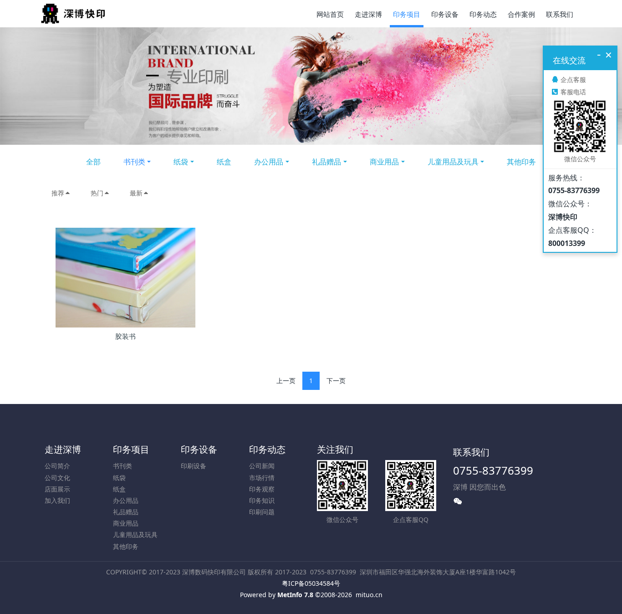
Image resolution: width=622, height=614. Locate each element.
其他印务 (521, 162)
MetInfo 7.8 (295, 594)
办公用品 (268, 162)
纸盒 (224, 162)
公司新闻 (262, 465)
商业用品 (384, 162)
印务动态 (267, 449)
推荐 (57, 193)
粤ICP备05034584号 (311, 583)
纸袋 (180, 162)
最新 (136, 193)
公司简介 (57, 465)
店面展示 (57, 489)
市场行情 (262, 477)
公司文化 (57, 477)
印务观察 (262, 489)
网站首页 (330, 14)
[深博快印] (73, 13)
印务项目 (131, 449)
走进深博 (63, 449)
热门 (97, 193)
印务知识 (262, 500)
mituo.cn (369, 594)
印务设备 (199, 449)
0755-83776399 (493, 470)
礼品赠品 (326, 162)
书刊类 (134, 162)
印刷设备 (193, 465)
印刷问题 (262, 511)
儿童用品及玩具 (453, 162)
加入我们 (57, 500)
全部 (93, 162)
